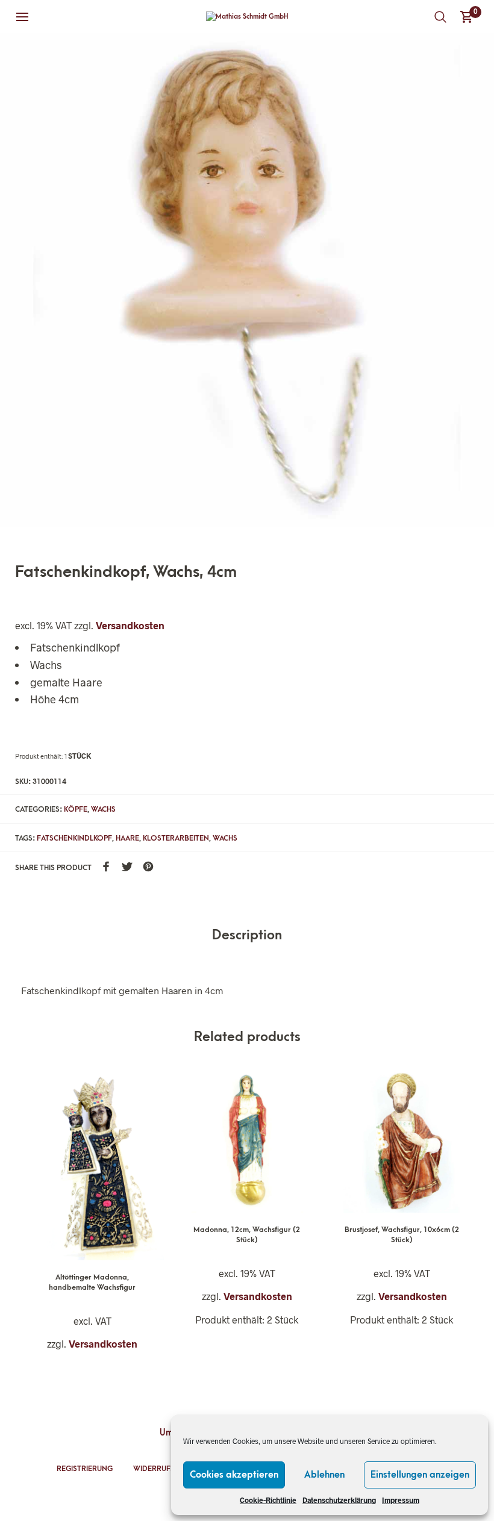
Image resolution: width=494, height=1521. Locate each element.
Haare (127, 838)
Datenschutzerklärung (339, 1500)
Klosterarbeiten (176, 838)
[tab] (247, 936)
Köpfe (75, 809)
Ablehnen (324, 1474)
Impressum (400, 1500)
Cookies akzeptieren (234, 1474)
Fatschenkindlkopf (74, 838)
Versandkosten (130, 625)
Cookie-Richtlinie (268, 1500)
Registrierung (85, 1468)
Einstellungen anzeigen (419, 1474)
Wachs (103, 809)
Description (247, 935)
